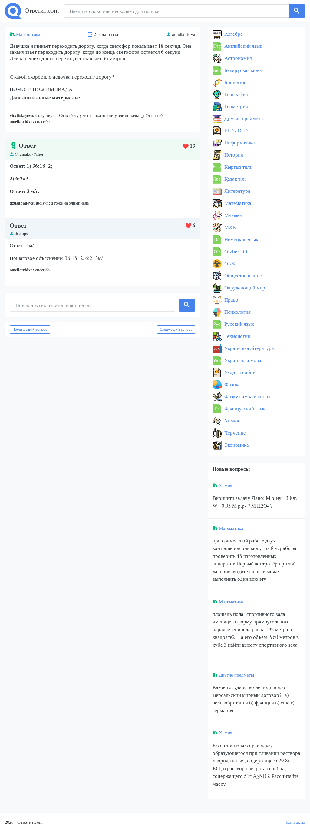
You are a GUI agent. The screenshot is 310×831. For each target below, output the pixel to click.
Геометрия (235, 106)
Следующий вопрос (176, 329)
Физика (232, 384)
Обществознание (242, 275)
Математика (28, 34)
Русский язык (238, 323)
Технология (236, 335)
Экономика (236, 444)
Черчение (234, 432)
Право (230, 299)
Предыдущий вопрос (29, 329)
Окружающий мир (244, 287)
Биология (234, 82)
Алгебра (233, 33)
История (233, 154)
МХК (229, 227)
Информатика (239, 142)
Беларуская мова (242, 69)
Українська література (248, 347)
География (235, 94)
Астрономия (237, 57)
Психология (237, 311)
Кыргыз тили (237, 166)
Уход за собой (239, 372)
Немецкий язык (240, 239)
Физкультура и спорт (246, 396)
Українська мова (242, 360)
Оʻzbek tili (235, 251)
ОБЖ (229, 263)
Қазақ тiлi (234, 178)
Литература (236, 190)
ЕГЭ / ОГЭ (235, 130)
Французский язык (244, 408)
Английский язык (242, 45)
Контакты (295, 822)
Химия (231, 420)
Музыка (232, 215)
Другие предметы (243, 118)
